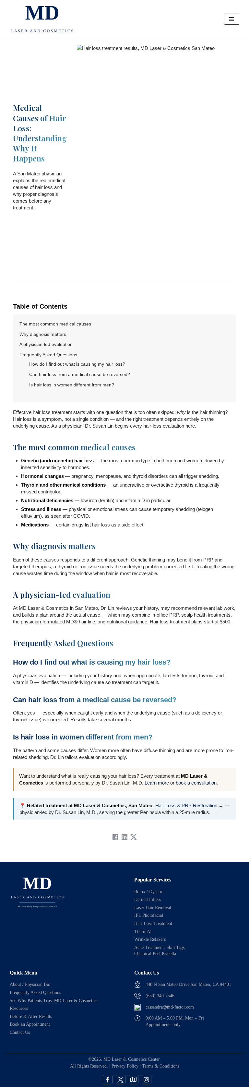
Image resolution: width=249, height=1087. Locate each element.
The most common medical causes (55, 323)
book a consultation (196, 783)
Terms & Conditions (160, 1066)
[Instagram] (146, 1079)
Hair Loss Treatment (153, 923)
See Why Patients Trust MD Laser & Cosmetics (53, 1000)
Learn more (157, 783)
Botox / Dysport (149, 891)
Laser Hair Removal (152, 907)
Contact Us (20, 1032)
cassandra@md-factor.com (170, 1007)
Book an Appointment (30, 1024)
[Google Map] (133, 1079)
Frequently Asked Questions (48, 354)
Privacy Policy (125, 1066)
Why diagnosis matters (42, 334)
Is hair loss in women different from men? (71, 384)
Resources (19, 1008)
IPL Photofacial (148, 915)
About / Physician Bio (30, 984)
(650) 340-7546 (160, 995)
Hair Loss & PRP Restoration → (189, 805)
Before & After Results (31, 1016)
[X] (120, 1079)
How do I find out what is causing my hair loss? (77, 364)
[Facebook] (108, 1079)
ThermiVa (143, 931)
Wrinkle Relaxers (150, 939)
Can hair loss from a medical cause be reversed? (79, 374)
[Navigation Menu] (231, 19)
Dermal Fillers (147, 899)
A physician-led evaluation (46, 344)
